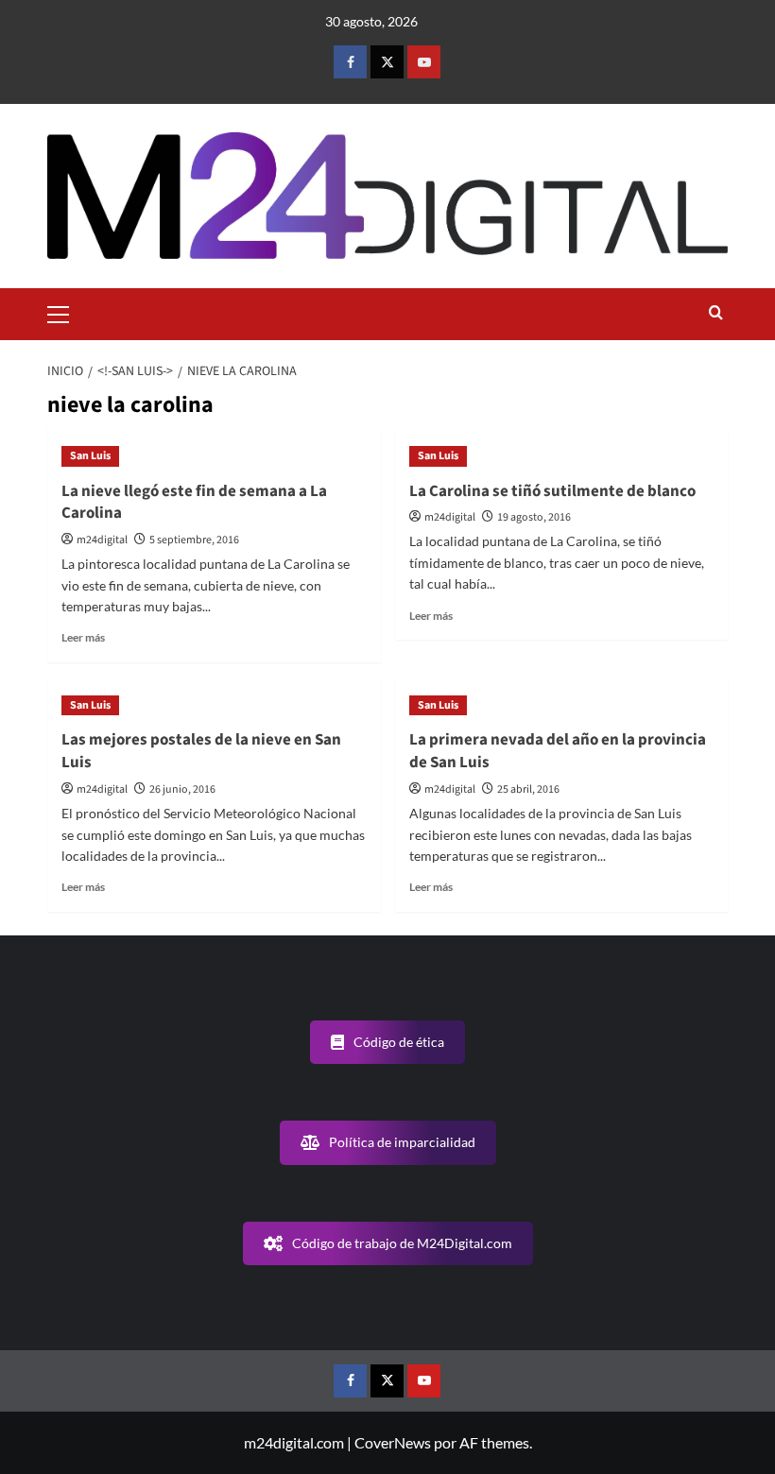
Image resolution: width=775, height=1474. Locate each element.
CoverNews (392, 1442)
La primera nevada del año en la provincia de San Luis (557, 751)
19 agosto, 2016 (534, 517)
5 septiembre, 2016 (194, 540)
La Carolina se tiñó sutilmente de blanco (552, 491)
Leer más (83, 637)
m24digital (102, 540)
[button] (66, 311)
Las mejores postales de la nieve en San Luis (201, 751)
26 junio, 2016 (182, 789)
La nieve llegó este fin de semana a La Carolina (194, 502)
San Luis (90, 456)
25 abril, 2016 (528, 789)
